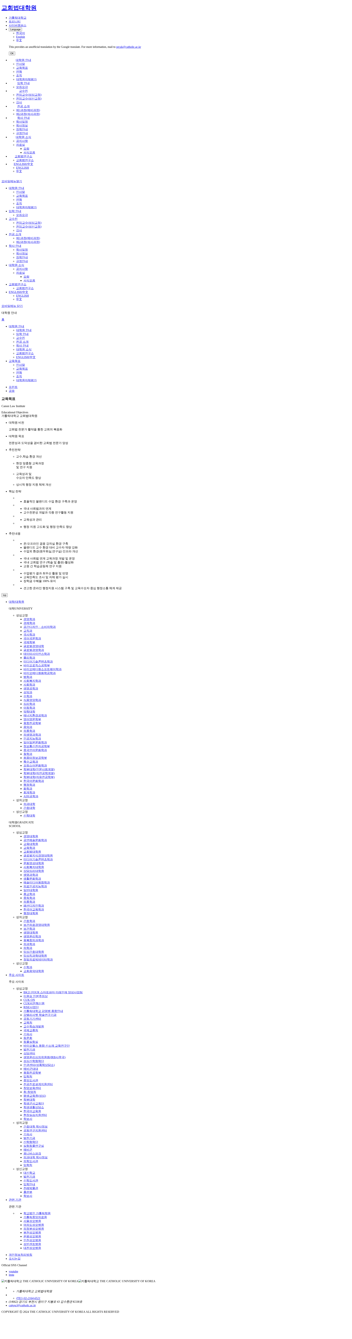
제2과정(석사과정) (28, 114)
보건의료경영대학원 (36, 924)
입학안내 (29, 1184)
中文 (19, 171)
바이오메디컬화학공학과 (39, 673)
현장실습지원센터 (35, 1115)
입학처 (27, 1076)
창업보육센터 (32, 1088)
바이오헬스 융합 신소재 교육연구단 (46, 1045)
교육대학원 (30, 844)
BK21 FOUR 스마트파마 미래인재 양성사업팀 (53, 992)
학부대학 (29, 1099)
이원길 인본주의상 (35, 996)
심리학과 (29, 703)
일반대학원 (30, 890)
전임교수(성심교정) (28, 94)
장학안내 (22, 129)
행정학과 (29, 784)
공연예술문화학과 (35, 840)
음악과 (27, 727)
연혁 (19, 71)
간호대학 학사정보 (35, 1126)
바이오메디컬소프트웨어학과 (42, 669)
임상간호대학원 (33, 951)
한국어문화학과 (33, 780)
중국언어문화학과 (35, 750)
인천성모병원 (32, 1240)
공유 (12, 390)
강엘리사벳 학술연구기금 (39, 1014)
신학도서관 (30, 1180)
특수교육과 (30, 761)
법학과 (27, 676)
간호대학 (29, 807)
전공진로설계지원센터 (38, 1084)
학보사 (27, 1118)
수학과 (27, 696)
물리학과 (29, 657)
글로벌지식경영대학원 (38, 855)
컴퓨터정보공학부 (35, 757)
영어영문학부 (32, 719)
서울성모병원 (32, 1221)
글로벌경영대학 (33, 646)
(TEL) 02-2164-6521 (28, 1298)
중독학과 (29, 897)
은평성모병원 (32, 1236)
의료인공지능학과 (35, 886)
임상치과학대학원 (35, 955)
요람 (26, 148)
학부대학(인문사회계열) (39, 769)
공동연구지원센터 (35, 1130)
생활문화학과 (32, 878)
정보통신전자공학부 (36, 746)
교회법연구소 (23, 156)
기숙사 (27, 1034)
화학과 (27, 788)
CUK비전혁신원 (34, 1003)
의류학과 (29, 730)
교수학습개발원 (33, 1026)
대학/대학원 (16, 601)
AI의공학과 (30, 796)
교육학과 (29, 847)
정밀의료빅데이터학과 (38, 959)
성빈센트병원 (32, 1244)
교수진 (23, 90)
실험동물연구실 (33, 1145)
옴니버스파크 (32, 1153)
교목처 (27, 1022)
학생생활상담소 (33, 1107)
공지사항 (22, 140)
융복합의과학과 (33, 940)
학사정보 (22, 125)
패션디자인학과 (33, 905)
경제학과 (29, 623)
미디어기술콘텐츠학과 (38, 661)
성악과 (27, 692)
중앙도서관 (30, 1080)
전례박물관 (30, 1188)
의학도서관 (30, 1161)
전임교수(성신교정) (28, 98)
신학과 (27, 967)
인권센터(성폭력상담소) (39, 1065)
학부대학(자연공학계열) (39, 773)
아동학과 (29, 707)
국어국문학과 (32, 638)
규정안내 (22, 133)
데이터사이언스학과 (36, 653)
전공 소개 (23, 106)
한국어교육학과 (33, 909)
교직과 (27, 630)
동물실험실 (30, 1041)
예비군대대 (30, 1068)
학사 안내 (23, 117)
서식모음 (29, 152)
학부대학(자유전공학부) (39, 777)
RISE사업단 (31, 1007)
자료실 (20, 144)
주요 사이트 (16, 974)
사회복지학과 (32, 680)
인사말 (20, 63)
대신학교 (29, 1172)
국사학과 (29, 634)
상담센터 (29, 1053)
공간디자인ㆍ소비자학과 (39, 626)
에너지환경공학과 (35, 715)
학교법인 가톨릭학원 (37, 1213)
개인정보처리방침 (20, 1254)
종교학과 (29, 894)
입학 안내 (23, 83)
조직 (19, 75)
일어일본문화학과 (35, 742)
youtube (13, 1271)
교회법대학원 (32, 851)
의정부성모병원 (33, 1228)
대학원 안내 (23, 60)
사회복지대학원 (33, 867)
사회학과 (29, 684)
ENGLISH (22, 167)
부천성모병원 (32, 1232)
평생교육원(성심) (34, 1095)
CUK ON (29, 999)
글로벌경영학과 (33, 650)
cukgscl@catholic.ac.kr (22, 1305)
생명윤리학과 (32, 936)
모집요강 (22, 87)
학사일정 (22, 121)
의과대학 (29, 804)
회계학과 (29, 792)
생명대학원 (30, 932)
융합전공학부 (32, 723)
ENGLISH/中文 (23, 164)
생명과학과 (30, 874)
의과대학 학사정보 (35, 1157)
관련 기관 (15, 1199)
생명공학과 (30, 688)
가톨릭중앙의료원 (35, 1217)
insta (11, 1274)
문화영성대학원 (33, 863)
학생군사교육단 (33, 1103)
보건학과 (29, 928)
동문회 (27, 1038)
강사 (19, 102)
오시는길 (15, 1258)
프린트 (13, 387)
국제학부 (29, 642)
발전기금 (29, 1049)
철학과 (27, 754)
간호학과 (29, 921)
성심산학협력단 (33, 1061)
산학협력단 (30, 1142)
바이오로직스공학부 (36, 665)
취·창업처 (29, 1091)
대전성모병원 (32, 1248)
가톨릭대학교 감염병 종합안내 (43, 1011)
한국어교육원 (32, 1111)
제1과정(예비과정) (28, 110)
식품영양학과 (32, 700)
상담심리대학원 (33, 870)
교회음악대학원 (33, 971)
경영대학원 (30, 836)
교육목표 (22, 67)
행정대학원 (30, 913)
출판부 (27, 1192)
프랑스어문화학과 (35, 765)
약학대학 (29, 711)
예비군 (27, 1149)
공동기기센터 (32, 1018)
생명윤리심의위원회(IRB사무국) (44, 1057)
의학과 (27, 948)
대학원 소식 (23, 137)
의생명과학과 (32, 734)
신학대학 (29, 815)
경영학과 (29, 619)
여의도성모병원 (33, 1224)
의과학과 (29, 944)
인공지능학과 (32, 738)
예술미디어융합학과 (36, 882)
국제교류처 (30, 1030)
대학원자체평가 (26, 79)
